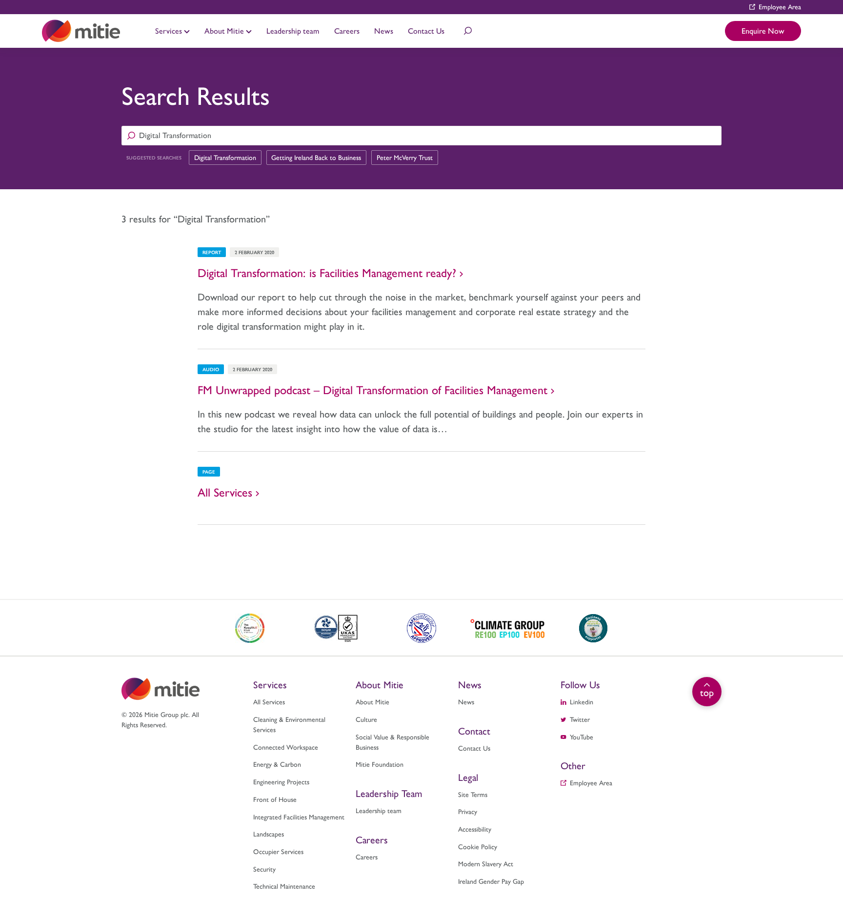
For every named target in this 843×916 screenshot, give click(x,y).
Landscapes (268, 833)
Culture (366, 719)
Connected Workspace (285, 747)
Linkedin (581, 701)
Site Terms (472, 794)
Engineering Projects (281, 781)
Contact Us (426, 30)
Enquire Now (763, 30)
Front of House (275, 799)
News (383, 30)
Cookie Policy (477, 846)
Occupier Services (278, 851)
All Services (269, 701)
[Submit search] (131, 135)
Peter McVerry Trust (405, 157)
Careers (347, 30)
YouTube (581, 736)
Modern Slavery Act (485, 863)
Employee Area (780, 6)
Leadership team (292, 30)
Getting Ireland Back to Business (316, 157)
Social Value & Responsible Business (392, 742)
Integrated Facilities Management (298, 816)
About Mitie (225, 30)
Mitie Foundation (379, 764)
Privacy (467, 811)
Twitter (580, 719)
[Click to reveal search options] (468, 30)
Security (264, 869)
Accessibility (474, 829)
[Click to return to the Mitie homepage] (81, 31)
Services (169, 30)
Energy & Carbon (277, 764)
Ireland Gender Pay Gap (491, 881)
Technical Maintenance (492, 18)
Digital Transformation (225, 157)
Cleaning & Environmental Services (289, 724)
